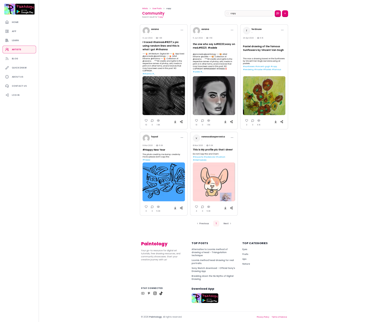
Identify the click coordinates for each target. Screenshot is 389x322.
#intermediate (199, 160)
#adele (196, 72)
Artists (145, 8)
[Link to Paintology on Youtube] (143, 293)
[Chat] (278, 13)
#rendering (248, 69)
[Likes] (146, 121)
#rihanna (147, 74)
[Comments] (152, 121)
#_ (153, 74)
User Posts (157, 8)
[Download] (175, 122)
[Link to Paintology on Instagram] (155, 293)
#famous (276, 69)
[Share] (181, 122)
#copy (274, 66)
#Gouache (198, 157)
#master (258, 69)
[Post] (285, 13)
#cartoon (220, 157)
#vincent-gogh (262, 66)
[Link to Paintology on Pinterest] (149, 293)
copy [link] (168, 8)
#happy (146, 160)
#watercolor (209, 157)
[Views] (158, 121)
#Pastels (267, 69)
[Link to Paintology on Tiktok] (161, 293)
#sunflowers (249, 66)
